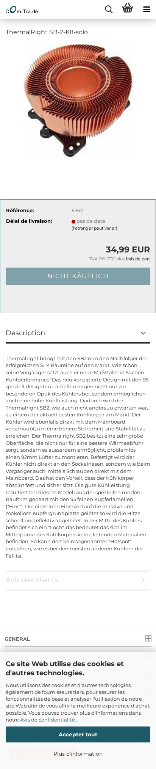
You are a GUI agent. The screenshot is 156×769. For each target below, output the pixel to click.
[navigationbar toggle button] (146, 9)
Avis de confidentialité (48, 720)
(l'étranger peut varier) (94, 228)
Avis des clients (32, 580)
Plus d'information (78, 753)
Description (25, 333)
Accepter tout (78, 734)
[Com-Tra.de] (19, 9)
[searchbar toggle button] (108, 9)
